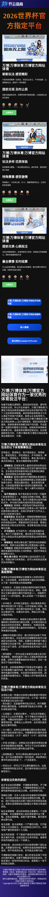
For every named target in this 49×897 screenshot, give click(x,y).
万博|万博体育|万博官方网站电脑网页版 (23, 316)
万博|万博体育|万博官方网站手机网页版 (23, 302)
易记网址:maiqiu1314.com (24, 341)
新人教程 (24, 327)
